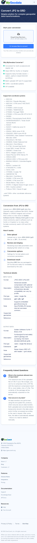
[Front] (11, 2)
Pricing (3, 482)
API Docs (3, 497)
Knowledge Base (6, 495)
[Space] (6, 439)
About (3, 461)
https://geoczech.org (9, 450)
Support (3, 492)
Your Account (7, 510)
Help (4, 507)
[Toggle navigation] (34, 2)
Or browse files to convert (18, 46)
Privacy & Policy (6, 524)
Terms (17, 524)
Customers (4, 467)
